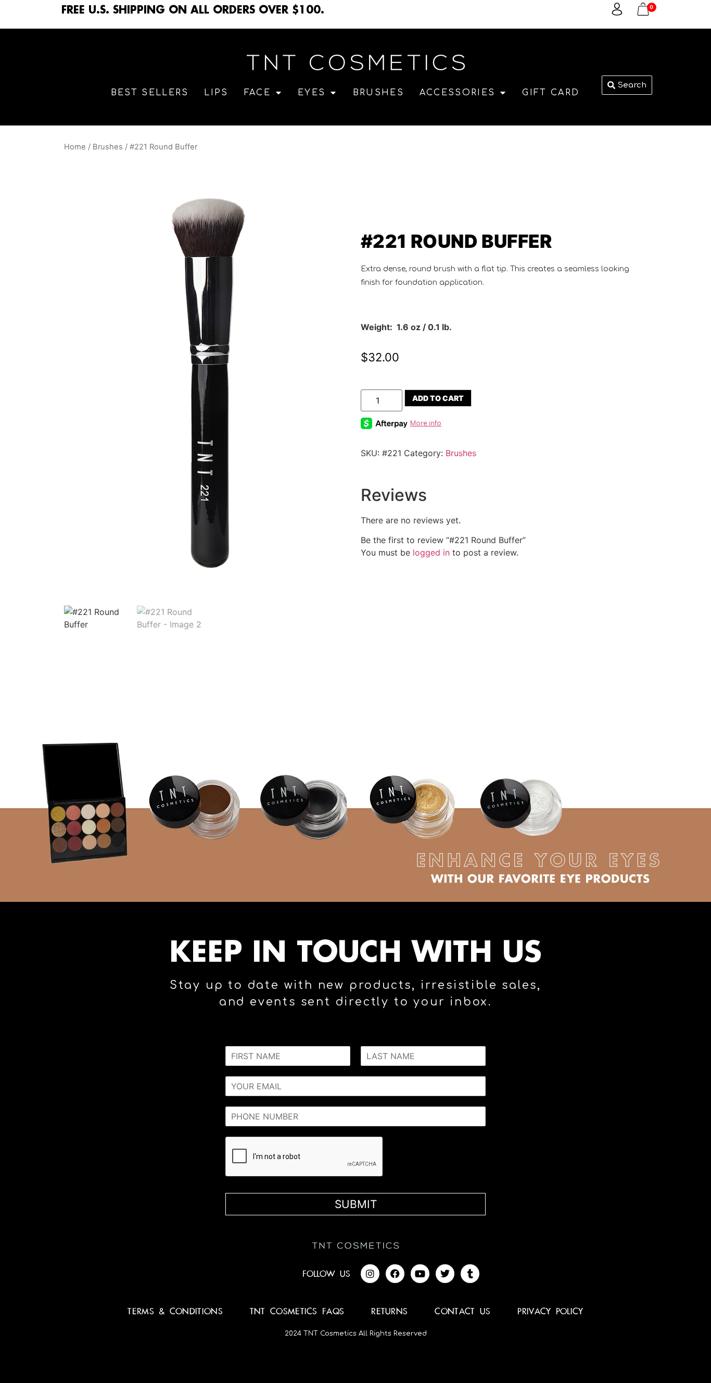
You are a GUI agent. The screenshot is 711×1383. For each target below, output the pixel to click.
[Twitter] (445, 1273)
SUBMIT (356, 1204)
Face (257, 92)
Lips (216, 92)
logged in (431, 552)
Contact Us (462, 1311)
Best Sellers (150, 92)
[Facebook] (395, 1273)
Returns (389, 1311)
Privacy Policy (550, 1311)
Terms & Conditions (175, 1311)
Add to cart (438, 398)
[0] (643, 12)
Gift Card (550, 92)
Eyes (311, 92)
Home (75, 147)
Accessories (457, 92)
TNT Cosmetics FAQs (297, 1311)
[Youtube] (420, 1273)
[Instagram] (370, 1273)
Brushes (378, 92)
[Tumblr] (470, 1273)
